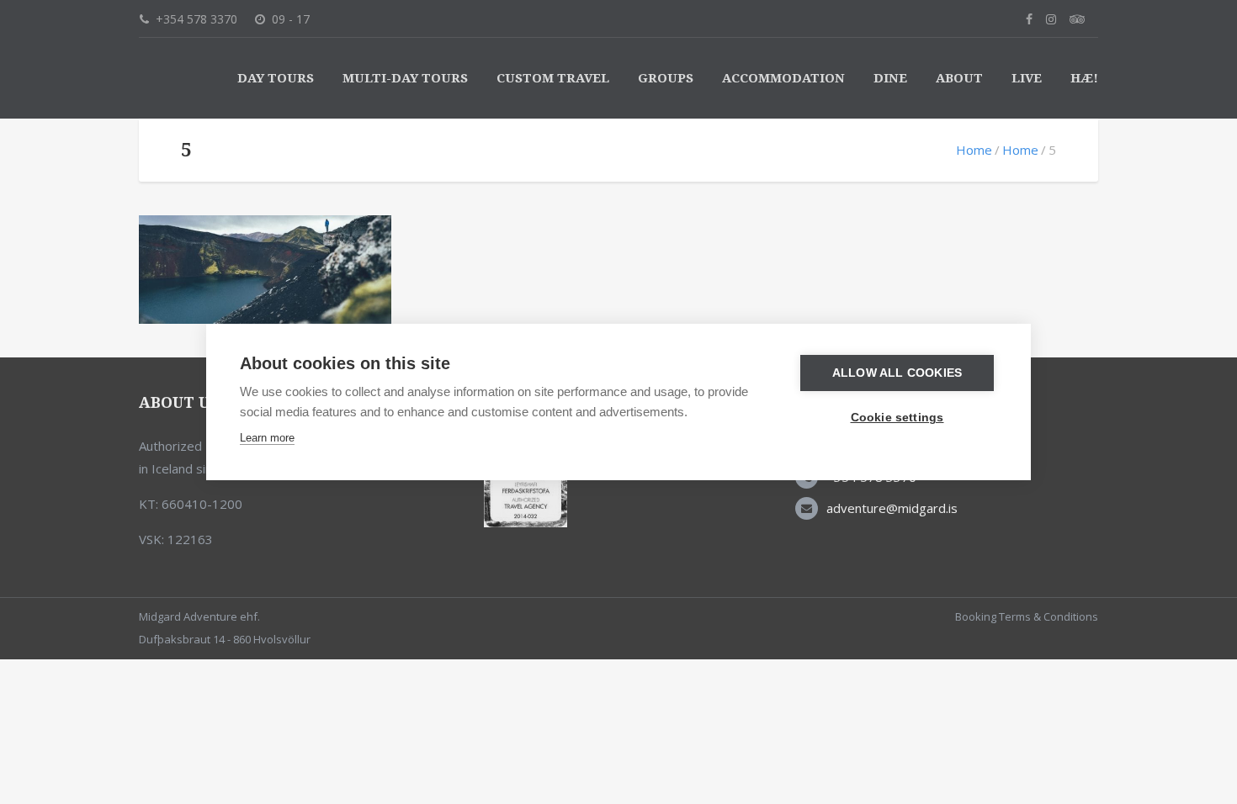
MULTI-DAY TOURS (405, 78)
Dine (890, 78)
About (959, 78)
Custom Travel (552, 78)
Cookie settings (897, 417)
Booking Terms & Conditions (1026, 616)
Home (974, 149)
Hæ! (1084, 78)
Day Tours (275, 78)
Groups (665, 78)
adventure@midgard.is (892, 508)
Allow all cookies (897, 373)
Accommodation (783, 78)
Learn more (267, 437)
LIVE (1026, 78)
